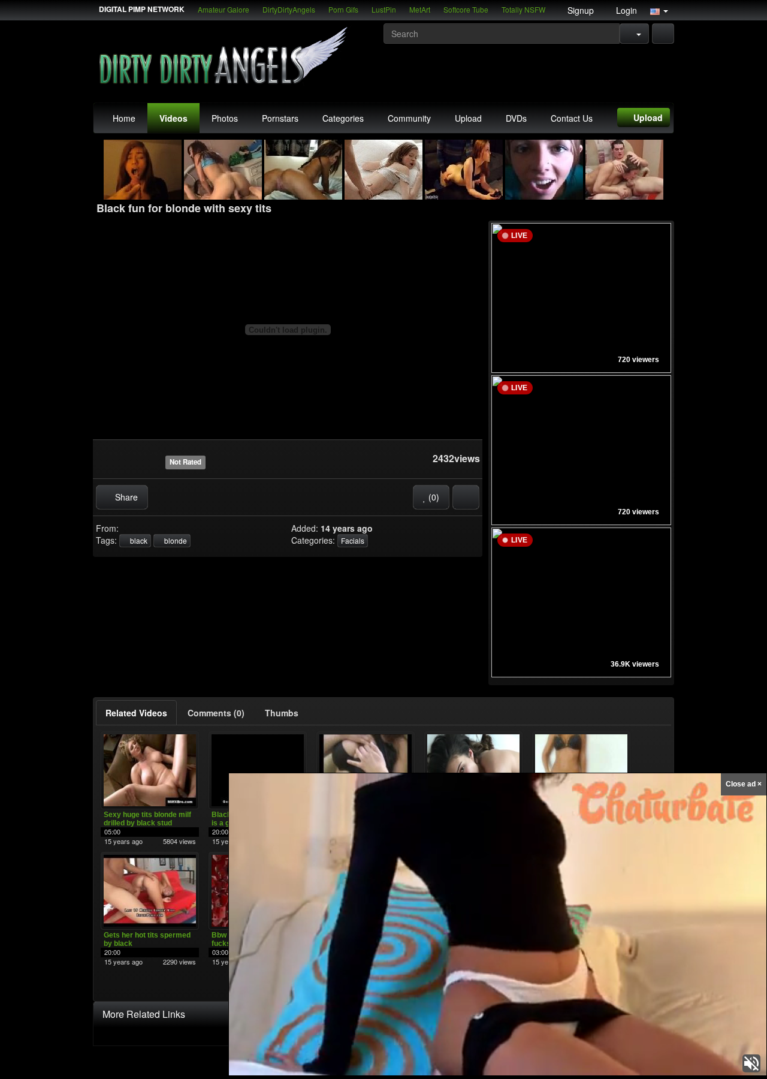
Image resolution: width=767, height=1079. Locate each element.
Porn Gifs (343, 9)
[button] (659, 10)
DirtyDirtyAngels (288, 9)
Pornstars (280, 118)
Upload (468, 118)
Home (124, 118)
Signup (579, 10)
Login (625, 10)
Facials (352, 540)
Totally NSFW (523, 9)
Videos (173, 118)
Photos (225, 118)
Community (409, 118)
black (137, 540)
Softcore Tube (465, 9)
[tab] (136, 712)
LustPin (384, 9)
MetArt (419, 9)
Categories (343, 118)
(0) (432, 497)
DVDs (516, 118)
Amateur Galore (223, 9)
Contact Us (572, 118)
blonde (174, 540)
